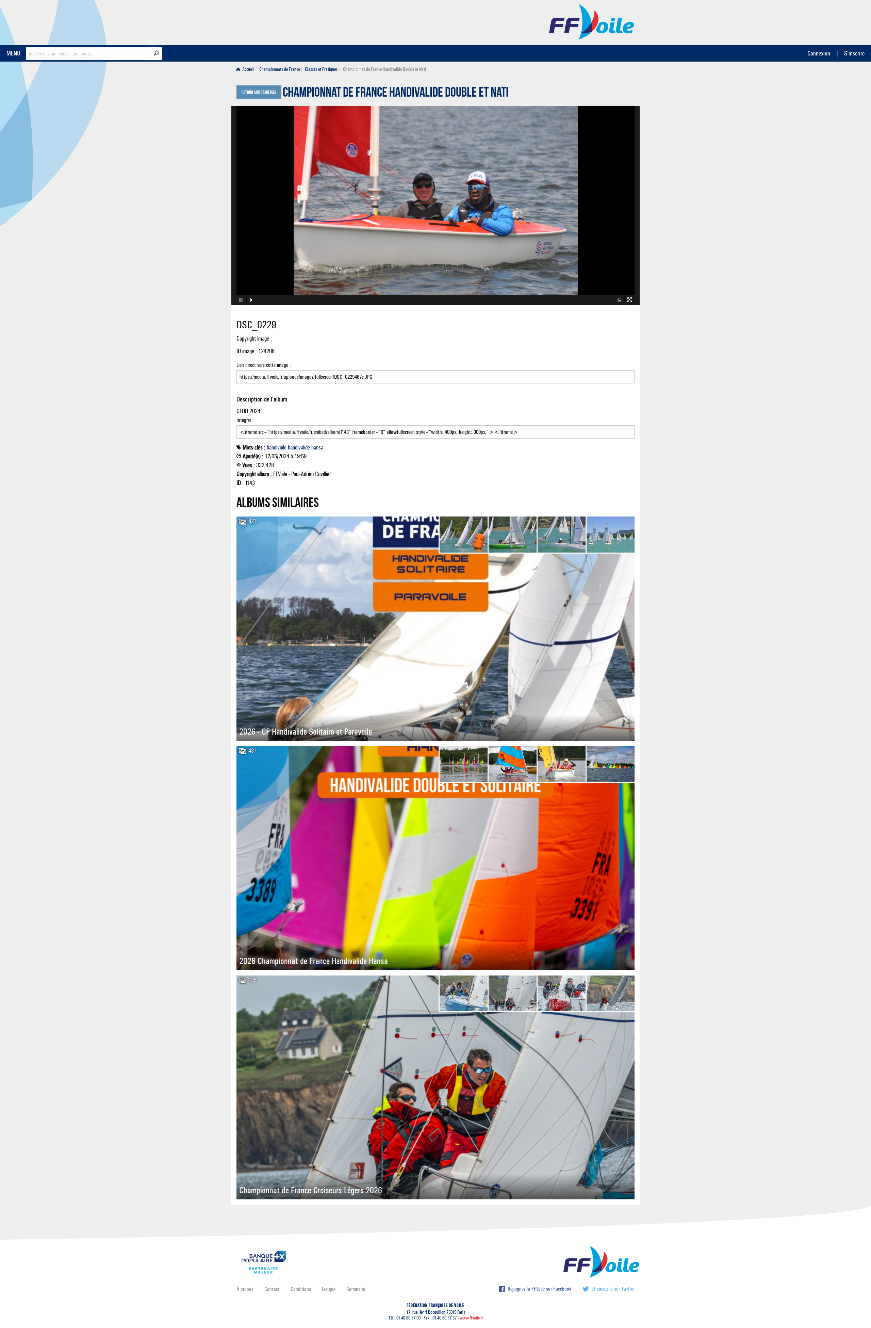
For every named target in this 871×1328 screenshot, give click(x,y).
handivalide (299, 447)
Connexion (818, 53)
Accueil (247, 69)
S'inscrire (854, 53)
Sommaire (355, 1289)
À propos (244, 1289)
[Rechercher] (156, 53)
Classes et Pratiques (321, 69)
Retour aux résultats (259, 92)
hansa (317, 447)
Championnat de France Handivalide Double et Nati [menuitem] (384, 69)
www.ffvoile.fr (471, 1318)
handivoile (276, 447)
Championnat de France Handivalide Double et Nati (396, 94)
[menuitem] (246, 69)
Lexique (328, 1289)
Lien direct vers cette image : (263, 365)
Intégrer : (245, 420)
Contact (272, 1289)
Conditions (301, 1289)
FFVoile (592, 21)
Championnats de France (279, 69)
